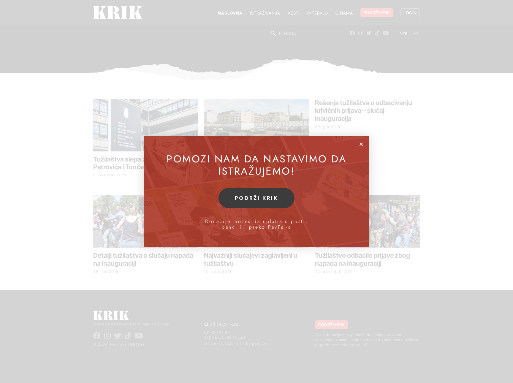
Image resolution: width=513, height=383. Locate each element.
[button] (361, 144)
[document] (256, 191)
